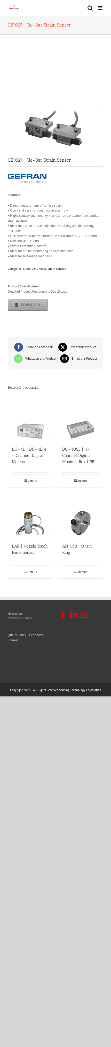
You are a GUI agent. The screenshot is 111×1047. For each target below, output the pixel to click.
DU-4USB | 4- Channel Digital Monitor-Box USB (78, 455)
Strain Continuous (34, 269)
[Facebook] (63, 614)
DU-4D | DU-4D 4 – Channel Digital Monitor (29, 455)
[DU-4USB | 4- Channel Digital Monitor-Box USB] (80, 418)
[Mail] (84, 614)
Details (32, 481)
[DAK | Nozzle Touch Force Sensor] (30, 515)
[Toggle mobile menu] (100, 8)
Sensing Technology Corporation (80, 690)
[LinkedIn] (73, 614)
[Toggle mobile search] (90, 8)
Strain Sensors (56, 269)
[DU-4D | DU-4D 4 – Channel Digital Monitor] (30, 418)
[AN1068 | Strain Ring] (80, 515)
